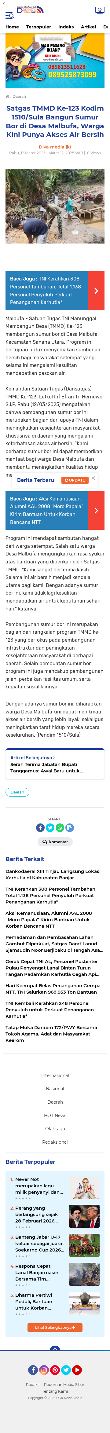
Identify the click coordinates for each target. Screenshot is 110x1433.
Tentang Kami (55, 1391)
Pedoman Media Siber (64, 1384)
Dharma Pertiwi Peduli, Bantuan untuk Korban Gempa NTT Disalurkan (33, 1301)
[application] (55, 1427)
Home (12, 27)
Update (76, 480)
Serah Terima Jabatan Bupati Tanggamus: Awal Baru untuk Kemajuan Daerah (45, 767)
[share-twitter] (50, 827)
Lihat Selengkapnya (53, 1327)
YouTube (81, 1377)
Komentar (58, 842)
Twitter (68, 1377)
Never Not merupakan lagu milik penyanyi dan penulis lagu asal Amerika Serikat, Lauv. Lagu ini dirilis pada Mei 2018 (38, 1185)
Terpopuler (38, 27)
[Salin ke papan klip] (69, 827)
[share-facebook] (40, 827)
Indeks (66, 27)
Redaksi (33, 1384)
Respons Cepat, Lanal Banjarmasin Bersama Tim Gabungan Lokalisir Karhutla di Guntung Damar (39, 1272)
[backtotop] (55, 1351)
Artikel (88, 27)
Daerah (17, 792)
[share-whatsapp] (60, 827)
